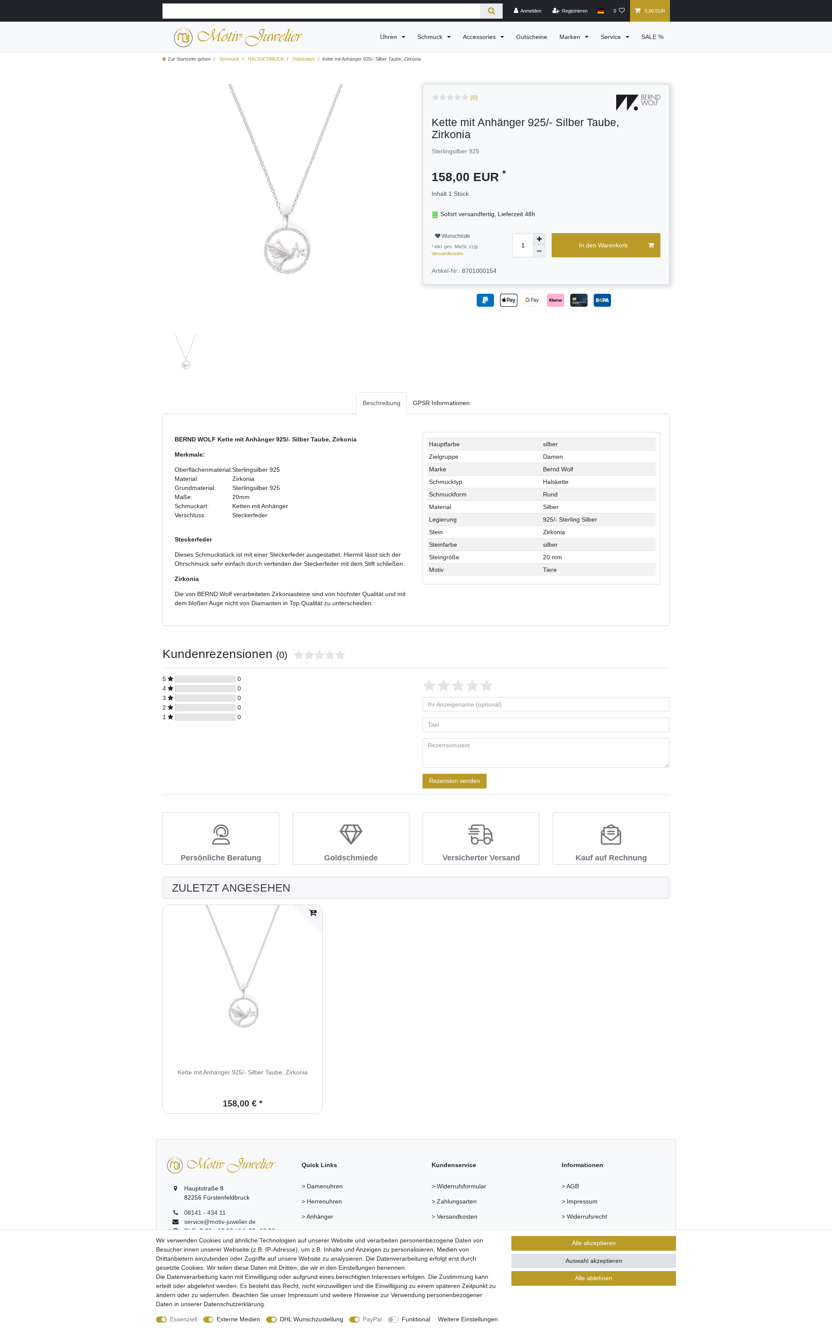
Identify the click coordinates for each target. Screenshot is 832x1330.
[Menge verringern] (539, 251)
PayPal (372, 1319)
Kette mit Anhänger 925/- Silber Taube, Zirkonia (243, 1072)
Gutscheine (531, 36)
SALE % (652, 36)
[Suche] (491, 11)
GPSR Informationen (441, 402)
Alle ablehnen (593, 1278)
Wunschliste (455, 236)
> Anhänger (317, 1216)
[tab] (381, 403)
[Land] (600, 11)
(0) (474, 97)
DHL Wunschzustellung (311, 1319)
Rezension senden (454, 780)
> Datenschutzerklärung (594, 1231)
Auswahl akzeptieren (594, 1260)
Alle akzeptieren (594, 1242)
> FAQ (440, 1231)
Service (612, 36)
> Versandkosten (455, 1216)
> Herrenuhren (322, 1201)
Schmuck (430, 36)
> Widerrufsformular (459, 1186)
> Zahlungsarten (454, 1201)
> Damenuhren (322, 1186)
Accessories (480, 36)
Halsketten (303, 59)
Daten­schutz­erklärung (234, 1304)
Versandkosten (447, 253)
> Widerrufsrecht (584, 1216)
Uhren (389, 36)
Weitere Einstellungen (468, 1319)
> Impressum (580, 1201)
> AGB (570, 1186)
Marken (570, 36)
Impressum (303, 1294)
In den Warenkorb (603, 245)
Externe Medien (238, 1319)
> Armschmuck (322, 1231)
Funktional (416, 1319)
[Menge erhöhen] (539, 239)
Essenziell (183, 1319)
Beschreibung (381, 402)
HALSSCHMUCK (265, 59)
